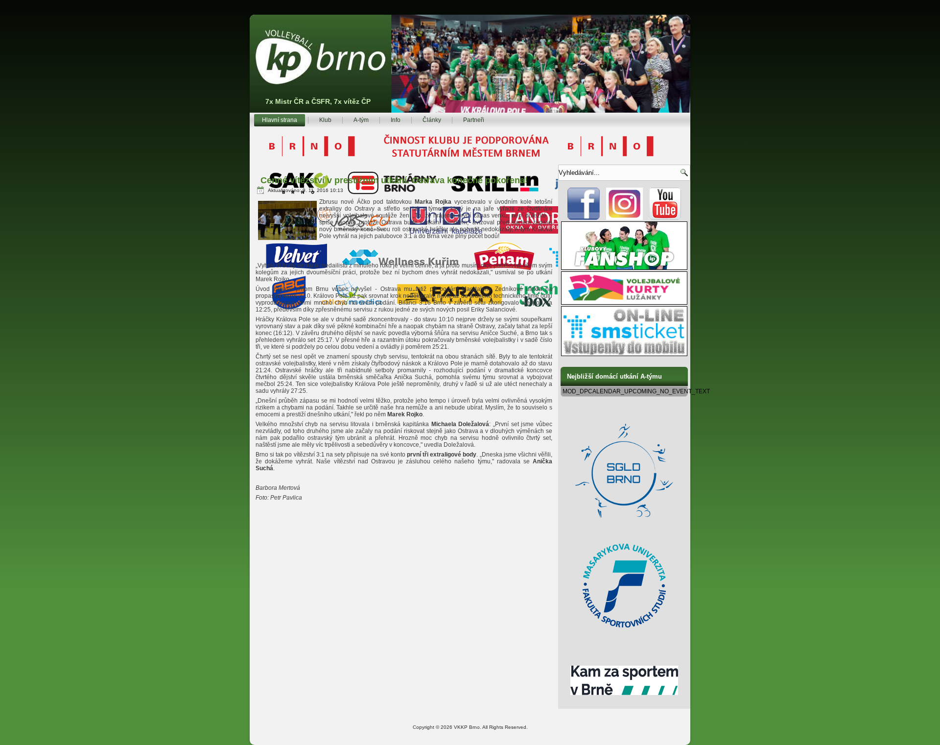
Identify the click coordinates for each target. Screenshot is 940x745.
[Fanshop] (624, 267)
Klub (325, 120)
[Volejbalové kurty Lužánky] (624, 302)
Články (432, 120)
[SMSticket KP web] (624, 354)
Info (395, 120)
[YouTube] (665, 218)
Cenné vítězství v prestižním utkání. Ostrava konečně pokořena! (394, 180)
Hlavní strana (279, 120)
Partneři (473, 120)
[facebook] (584, 218)
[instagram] (624, 218)
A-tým (361, 120)
